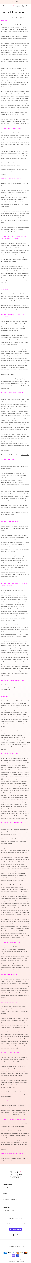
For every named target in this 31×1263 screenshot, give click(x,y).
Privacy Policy (7, 689)
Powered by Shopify (16, 1259)
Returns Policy (25, 455)
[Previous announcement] (3, 2)
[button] (3, 6)
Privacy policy (12, 1261)
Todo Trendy (9, 1259)
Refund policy (25, 1259)
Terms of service (20, 1261)
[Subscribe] (24, 1223)
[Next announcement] (28, 2)
